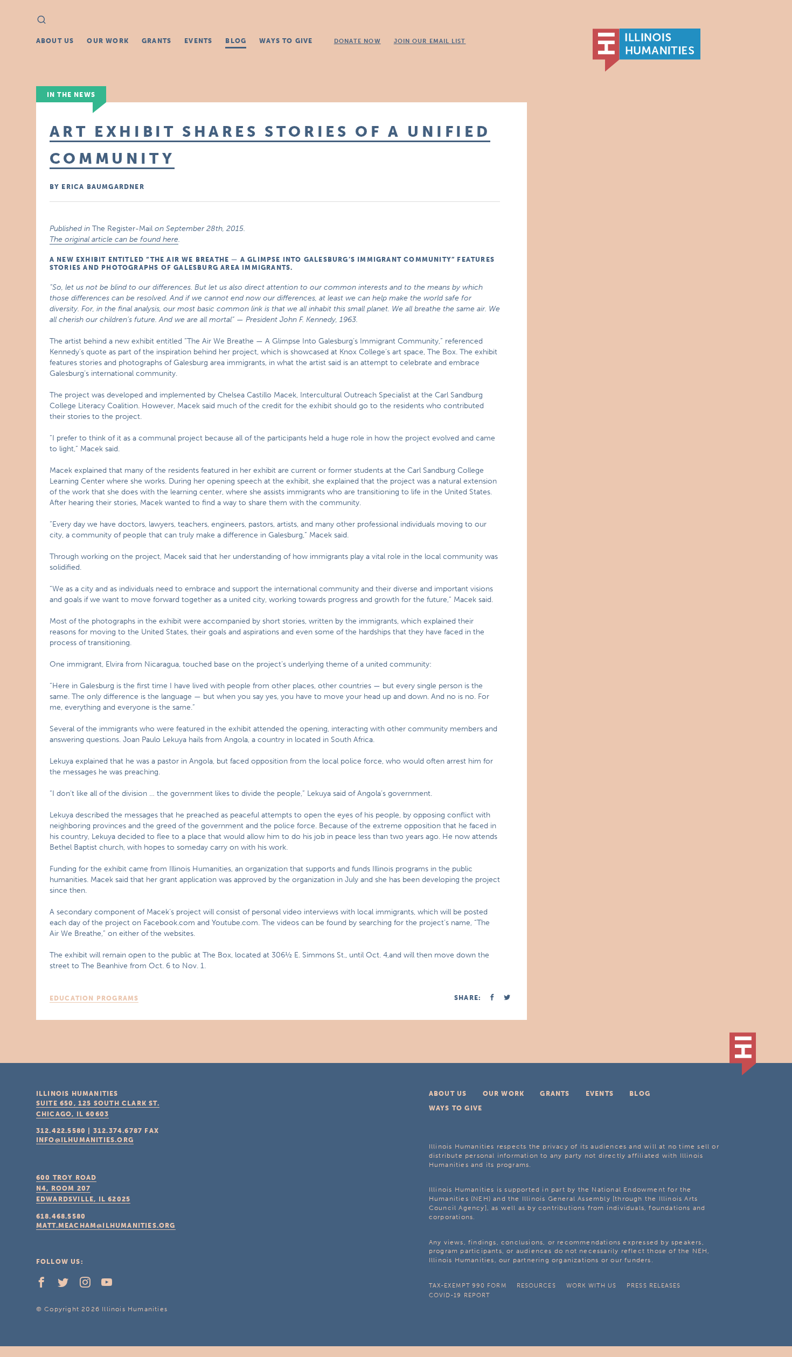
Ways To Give (285, 41)
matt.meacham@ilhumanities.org (106, 1225)
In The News (71, 95)
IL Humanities (646, 50)
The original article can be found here (114, 239)
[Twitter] (67, 1285)
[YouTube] (111, 1285)
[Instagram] (89, 1285)
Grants (156, 41)
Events (198, 41)
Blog (235, 41)
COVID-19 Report (459, 1295)
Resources (536, 1285)
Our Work (108, 41)
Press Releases (653, 1285)
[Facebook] (45, 1285)
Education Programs (94, 998)
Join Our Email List (430, 41)
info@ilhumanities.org (85, 1140)
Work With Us (591, 1285)
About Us (55, 41)
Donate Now (357, 41)
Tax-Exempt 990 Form (467, 1285)
